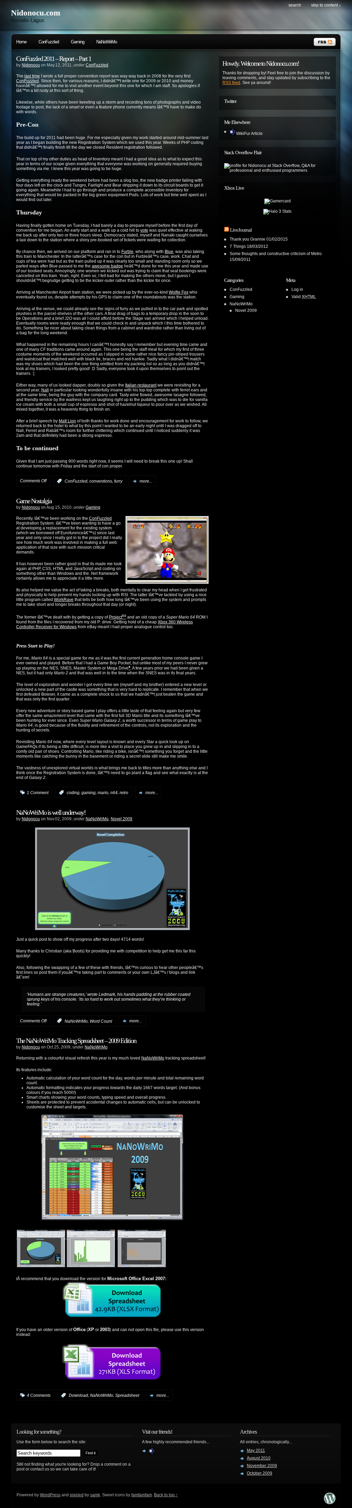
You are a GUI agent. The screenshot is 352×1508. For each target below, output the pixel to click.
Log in (297, 289)
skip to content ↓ (326, 5)
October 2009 (259, 1473)
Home (21, 41)
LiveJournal (241, 230)
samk (95, 1495)
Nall (45, 390)
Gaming (77, 41)
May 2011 (256, 1450)
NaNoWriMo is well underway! (51, 812)
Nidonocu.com (35, 13)
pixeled (77, 1495)
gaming (88, 792)
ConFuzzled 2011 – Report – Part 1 (53, 58)
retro (124, 792)
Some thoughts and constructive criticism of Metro (276, 253)
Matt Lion (67, 421)
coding (73, 792)
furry (118, 481)
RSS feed (231, 82)
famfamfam (141, 1495)
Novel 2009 (121, 818)
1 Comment (37, 792)
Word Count (101, 1021)
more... (146, 481)
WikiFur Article (249, 133)
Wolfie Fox (178, 292)
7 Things (238, 246)
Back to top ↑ (166, 1495)
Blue (169, 251)
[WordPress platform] (330, 1502)
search (294, 5)
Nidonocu (31, 65)
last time (32, 76)
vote (144, 230)
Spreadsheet (127, 1395)
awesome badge (107, 266)
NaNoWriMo (106, 41)
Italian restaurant (140, 385)
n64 (114, 792)
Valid (304, 296)
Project (117, 617)
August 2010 (259, 1458)
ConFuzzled (48, 41)
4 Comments (39, 1395)
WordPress (50, 1495)
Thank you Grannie (247, 239)
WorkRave (64, 599)
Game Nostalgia (34, 501)
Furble (127, 251)
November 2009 (262, 1465)
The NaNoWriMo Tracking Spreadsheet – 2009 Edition (76, 1040)
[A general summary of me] (151, 1452)
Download (78, 1395)
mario (103, 792)
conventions (100, 481)
